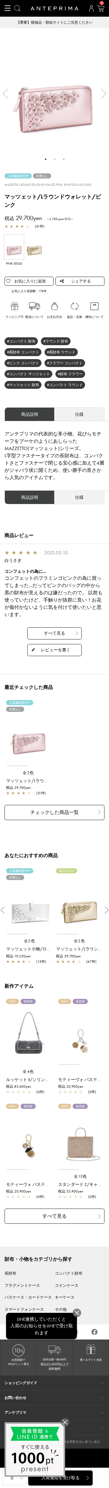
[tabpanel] (54, 91)
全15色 (80, 1176)
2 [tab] (54, 159)
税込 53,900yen (70, 1191)
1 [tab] (45, 159)
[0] (100, 10)
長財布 (10, 1273)
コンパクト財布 (68, 1273)
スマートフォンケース (24, 1309)
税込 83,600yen (18, 1086)
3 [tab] (64, 159)
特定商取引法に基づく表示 (82, 1442)
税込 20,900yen (70, 1086)
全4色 (28, 1071)
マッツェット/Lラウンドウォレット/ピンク (47, 780)
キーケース (64, 1297)
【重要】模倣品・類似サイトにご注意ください (54, 22)
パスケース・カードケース (28, 1297)
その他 (61, 1309)
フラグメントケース (22, 1285)
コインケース (66, 1285)
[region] (28, 736)
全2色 (28, 772)
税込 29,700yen (18, 787)
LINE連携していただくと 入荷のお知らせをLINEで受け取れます (41, 1326)
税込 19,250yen (18, 956)
